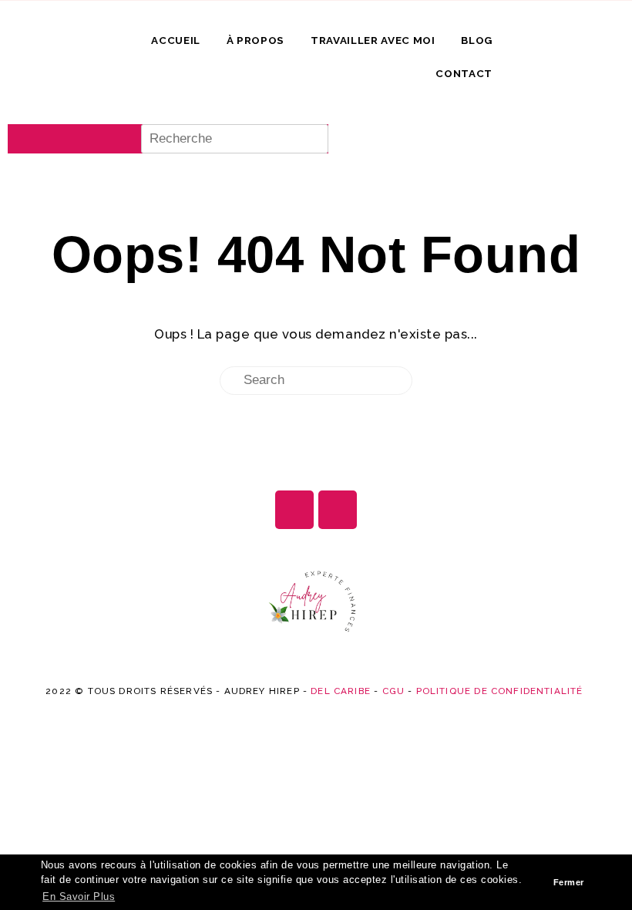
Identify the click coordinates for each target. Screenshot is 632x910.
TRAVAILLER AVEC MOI (373, 40)
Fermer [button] (568, 882)
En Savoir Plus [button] (78, 896)
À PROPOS (255, 40)
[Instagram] (294, 509)
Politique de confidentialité (499, 691)
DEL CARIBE (341, 691)
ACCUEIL (175, 40)
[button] (168, 112)
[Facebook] (337, 509)
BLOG (476, 40)
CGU (393, 691)
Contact (463, 73)
